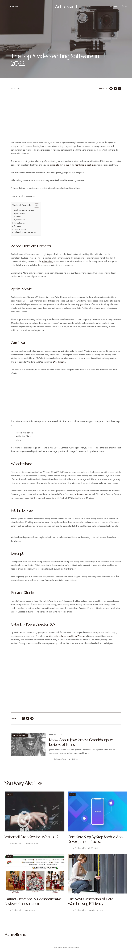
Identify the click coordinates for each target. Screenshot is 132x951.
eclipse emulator (81, 494)
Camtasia (17, 216)
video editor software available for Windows (67, 636)
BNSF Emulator (59, 361)
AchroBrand (66, 6)
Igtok (82, 304)
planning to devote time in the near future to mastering (72, 164)
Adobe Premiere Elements (24, 210)
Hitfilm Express (19, 222)
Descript (17, 226)
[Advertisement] (66, 119)
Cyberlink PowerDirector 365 (25, 232)
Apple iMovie (19, 213)
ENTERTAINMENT (19, 736)
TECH (13, 50)
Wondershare (19, 219)
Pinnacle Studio (20, 229)
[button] (6, 6)
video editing (47, 261)
